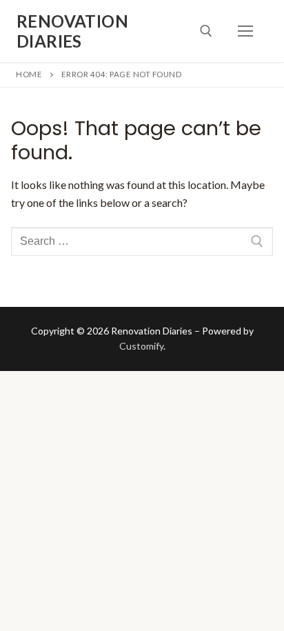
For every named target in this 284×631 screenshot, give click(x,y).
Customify (141, 346)
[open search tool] (206, 31)
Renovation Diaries (72, 31)
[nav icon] (245, 31)
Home (29, 74)
